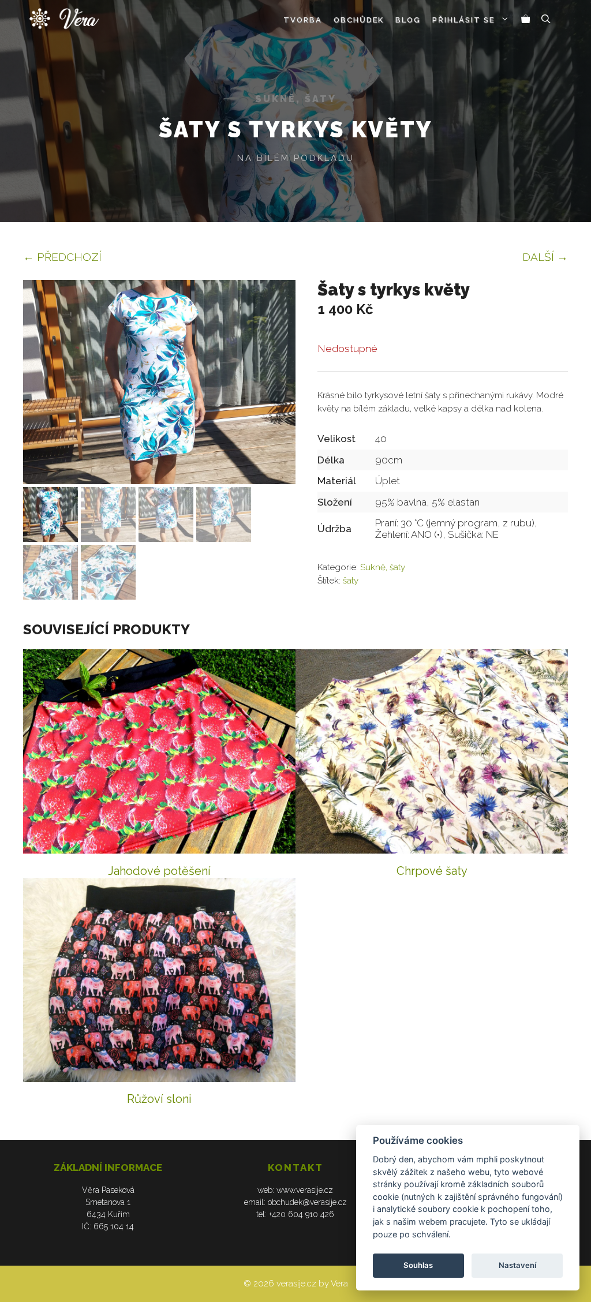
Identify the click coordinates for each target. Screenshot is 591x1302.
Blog (408, 20)
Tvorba (302, 20)
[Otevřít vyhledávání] (546, 20)
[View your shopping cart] (525, 20)
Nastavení (517, 1265)
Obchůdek (359, 20)
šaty (350, 580)
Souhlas (418, 1265)
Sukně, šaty (295, 98)
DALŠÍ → (545, 256)
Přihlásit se (463, 20)
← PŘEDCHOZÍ (62, 256)
